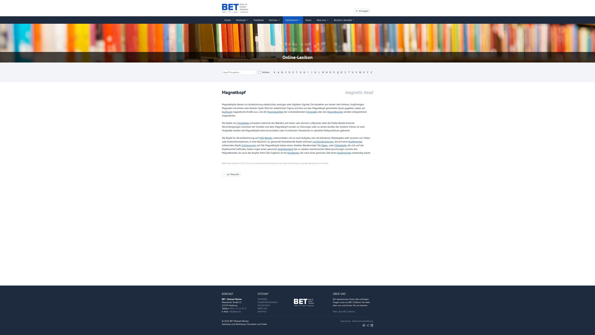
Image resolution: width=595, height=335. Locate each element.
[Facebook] (364, 325)
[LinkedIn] (372, 325)
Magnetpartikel (275, 111)
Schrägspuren (249, 145)
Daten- (324, 145)
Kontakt (262, 311)
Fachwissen (264, 305)
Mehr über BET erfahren (344, 311)
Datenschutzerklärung (362, 321)
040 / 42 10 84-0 (238, 308)
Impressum (346, 321)
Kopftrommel (355, 141)
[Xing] (368, 325)
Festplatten (243, 123)
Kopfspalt (227, 111)
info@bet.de (235, 311)
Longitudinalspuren (323, 141)
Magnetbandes (335, 111)
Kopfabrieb (293, 152)
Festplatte (311, 111)
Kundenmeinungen (268, 302)
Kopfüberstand (285, 149)
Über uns (262, 308)
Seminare (262, 299)
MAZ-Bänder (265, 137)
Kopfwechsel (344, 152)
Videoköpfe (340, 145)
